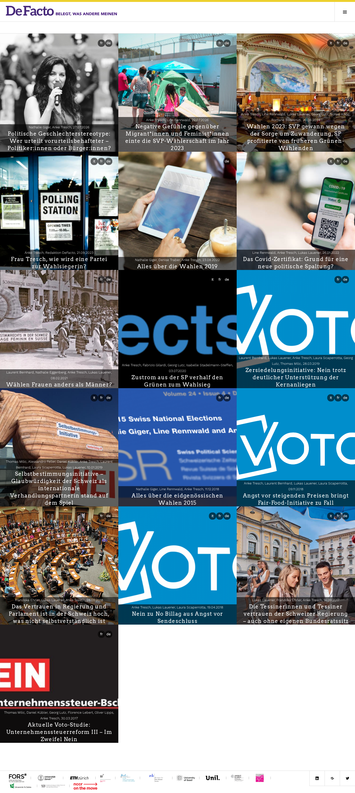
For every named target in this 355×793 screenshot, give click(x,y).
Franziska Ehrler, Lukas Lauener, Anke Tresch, (59, 600)
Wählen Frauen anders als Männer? (59, 384)
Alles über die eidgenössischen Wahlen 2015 (177, 499)
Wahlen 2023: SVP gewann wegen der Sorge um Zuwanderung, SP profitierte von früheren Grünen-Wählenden (296, 137)
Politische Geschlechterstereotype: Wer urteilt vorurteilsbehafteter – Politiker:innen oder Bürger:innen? (59, 141)
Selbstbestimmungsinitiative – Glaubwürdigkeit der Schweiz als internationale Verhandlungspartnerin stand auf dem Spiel (59, 488)
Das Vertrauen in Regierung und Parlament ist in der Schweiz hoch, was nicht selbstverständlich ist (59, 613)
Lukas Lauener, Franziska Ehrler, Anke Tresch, (295, 600)
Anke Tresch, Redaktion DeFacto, (59, 253)
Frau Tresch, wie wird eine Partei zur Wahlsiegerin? (59, 262)
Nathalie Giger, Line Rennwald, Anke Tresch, (177, 489)
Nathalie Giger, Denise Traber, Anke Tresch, (177, 260)
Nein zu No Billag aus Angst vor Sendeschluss (177, 617)
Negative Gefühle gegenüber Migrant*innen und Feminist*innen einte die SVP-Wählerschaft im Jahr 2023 (177, 137)
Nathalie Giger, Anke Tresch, (59, 127)
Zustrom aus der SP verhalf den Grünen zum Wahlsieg (177, 381)
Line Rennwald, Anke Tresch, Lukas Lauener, (295, 253)
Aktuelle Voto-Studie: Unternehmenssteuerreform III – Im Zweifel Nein (59, 732)
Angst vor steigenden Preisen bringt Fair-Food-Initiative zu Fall (296, 499)
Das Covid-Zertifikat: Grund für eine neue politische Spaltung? (296, 262)
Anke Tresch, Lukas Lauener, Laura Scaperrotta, (177, 607)
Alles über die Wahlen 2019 (177, 266)
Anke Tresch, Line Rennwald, (177, 120)
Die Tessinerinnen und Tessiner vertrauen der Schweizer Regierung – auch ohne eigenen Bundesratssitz (296, 613)
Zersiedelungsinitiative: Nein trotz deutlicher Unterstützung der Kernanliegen (296, 377)
